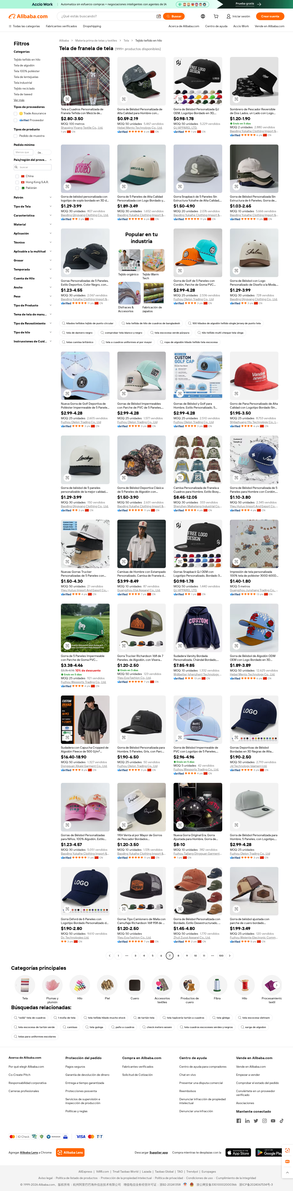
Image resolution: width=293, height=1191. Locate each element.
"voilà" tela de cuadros (31, 1017)
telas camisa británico (79, 342)
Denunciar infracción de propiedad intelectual (202, 1101)
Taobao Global (164, 1171)
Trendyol (192, 1171)
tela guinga (96, 1027)
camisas (72, 1027)
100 (221, 955)
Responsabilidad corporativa (27, 1083)
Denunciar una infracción (196, 1111)
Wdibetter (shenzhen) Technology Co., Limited (198, 674)
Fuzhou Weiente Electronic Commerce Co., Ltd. (254, 937)
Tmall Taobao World (125, 1171)
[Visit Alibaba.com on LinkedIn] (247, 1120)
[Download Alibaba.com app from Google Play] (269, 1152)
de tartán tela (146, 1017)
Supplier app (159, 1152)
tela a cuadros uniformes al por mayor (129, 342)
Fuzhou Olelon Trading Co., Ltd (194, 299)
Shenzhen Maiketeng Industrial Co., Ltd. (198, 506)
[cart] (217, 17)
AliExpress (85, 1171)
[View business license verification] (185, 1184)
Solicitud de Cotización (137, 1074)
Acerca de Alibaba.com (25, 1057)
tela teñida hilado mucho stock (106, 1017)
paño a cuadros (125, 1027)
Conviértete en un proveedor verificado (255, 1093)
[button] (158, 16)
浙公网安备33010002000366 (216, 1184)
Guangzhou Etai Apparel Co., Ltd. (138, 590)
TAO (180, 1171)
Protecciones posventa (81, 1091)
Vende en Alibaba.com (251, 1066)
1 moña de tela (67, 1017)
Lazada (146, 1171)
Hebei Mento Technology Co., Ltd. (139, 127)
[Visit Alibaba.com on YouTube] (273, 1120)
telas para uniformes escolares (37, 1036)
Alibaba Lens (29, 1152)
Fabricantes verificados (137, 1066)
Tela (126, 40)
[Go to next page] (230, 956)
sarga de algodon (255, 1027)
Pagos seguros (75, 1066)
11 (204, 955)
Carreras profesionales (24, 1091)
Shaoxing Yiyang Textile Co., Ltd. (82, 127)
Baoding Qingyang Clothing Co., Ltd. (85, 215)
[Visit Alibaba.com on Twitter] (255, 1120)
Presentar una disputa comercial (201, 1083)
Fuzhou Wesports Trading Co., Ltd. (83, 682)
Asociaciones (245, 1103)
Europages (209, 1171)
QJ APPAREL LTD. (185, 127)
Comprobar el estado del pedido (257, 1083)
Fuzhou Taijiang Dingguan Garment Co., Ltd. (198, 853)
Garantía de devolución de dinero (87, 1074)
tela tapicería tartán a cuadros (185, 1017)
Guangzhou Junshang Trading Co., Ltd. (254, 590)
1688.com (102, 1171)
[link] (287, 1150)
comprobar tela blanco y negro (123, 332)
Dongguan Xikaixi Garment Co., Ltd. (84, 766)
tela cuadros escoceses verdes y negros (208, 1027)
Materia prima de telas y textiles (96, 40)
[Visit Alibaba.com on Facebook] (238, 1120)
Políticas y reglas (76, 1111)
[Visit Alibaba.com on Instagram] (264, 1120)
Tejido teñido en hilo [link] (148, 40)
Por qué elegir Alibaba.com (26, 1066)
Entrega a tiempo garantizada (84, 1083)
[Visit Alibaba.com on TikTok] (281, 1120)
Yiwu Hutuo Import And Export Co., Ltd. (254, 506)
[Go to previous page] (109, 956)
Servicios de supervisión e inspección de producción (82, 1101)
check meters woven (159, 1027)
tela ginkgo (223, 1017)
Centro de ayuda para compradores (203, 1066)
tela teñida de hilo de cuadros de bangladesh (153, 323)
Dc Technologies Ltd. (75, 937)
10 (195, 955)
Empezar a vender (248, 1074)
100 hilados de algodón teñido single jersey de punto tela (226, 323)
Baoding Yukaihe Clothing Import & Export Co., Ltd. (254, 131)
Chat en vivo (187, 1074)
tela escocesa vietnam (256, 1017)
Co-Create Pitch (19, 1074)
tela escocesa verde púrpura (172, 332)
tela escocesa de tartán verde (36, 1027)
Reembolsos (187, 1091)
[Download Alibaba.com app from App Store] (238, 1152)
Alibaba (64, 40)
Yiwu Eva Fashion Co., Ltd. (134, 677)
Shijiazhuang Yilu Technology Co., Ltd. (254, 422)
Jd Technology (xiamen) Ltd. (248, 766)
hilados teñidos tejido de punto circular (89, 323)
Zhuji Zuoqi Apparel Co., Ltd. (192, 937)
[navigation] (32, 498)
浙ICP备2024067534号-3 (256, 1184)
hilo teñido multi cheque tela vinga (222, 332)
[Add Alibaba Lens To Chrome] (70, 1152)
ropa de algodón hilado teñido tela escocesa (191, 342)
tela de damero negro (79, 332)
